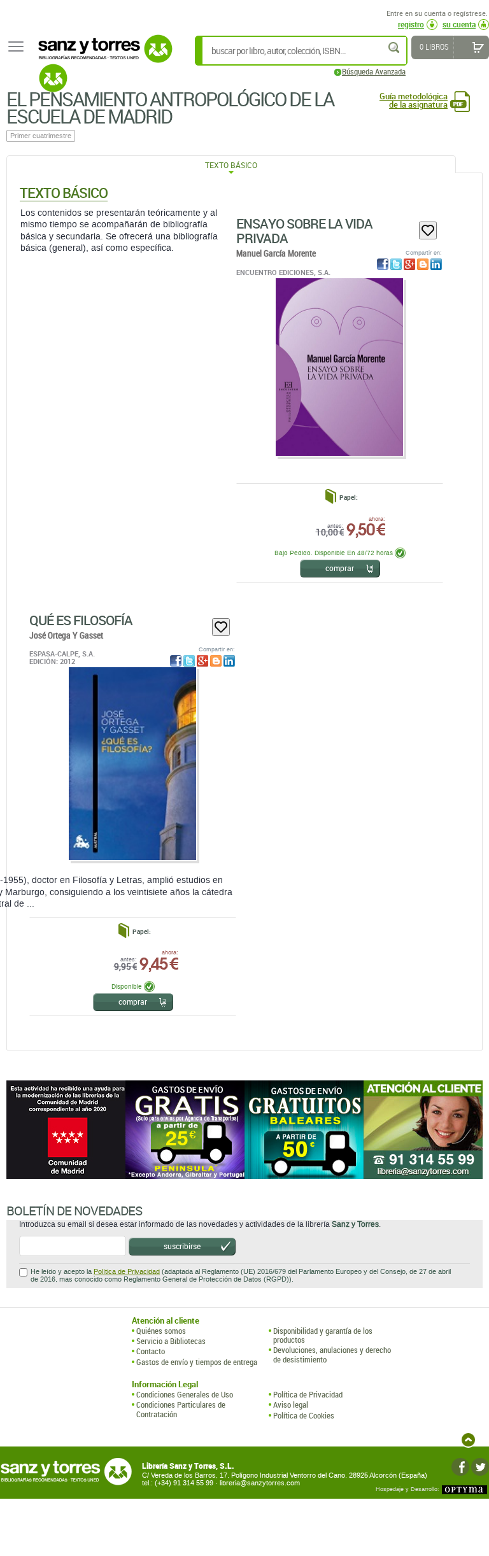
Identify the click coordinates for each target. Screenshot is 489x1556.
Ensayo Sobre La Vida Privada (304, 231)
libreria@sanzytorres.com (260, 1483)
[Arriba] (468, 1440)
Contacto (150, 1351)
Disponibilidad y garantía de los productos (322, 1335)
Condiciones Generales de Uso (184, 1394)
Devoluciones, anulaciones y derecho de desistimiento (332, 1354)
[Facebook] (460, 1467)
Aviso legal (290, 1404)
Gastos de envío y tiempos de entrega (196, 1361)
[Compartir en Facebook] (382, 264)
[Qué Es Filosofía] (132, 764)
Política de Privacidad (127, 1272)
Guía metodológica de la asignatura (413, 100)
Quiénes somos (161, 1330)
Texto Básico (231, 165)
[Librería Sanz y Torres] (102, 56)
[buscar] (394, 47)
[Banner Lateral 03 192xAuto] (423, 1129)
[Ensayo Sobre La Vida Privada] (339, 367)
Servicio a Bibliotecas (171, 1340)
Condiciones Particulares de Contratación (180, 1409)
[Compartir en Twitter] (396, 264)
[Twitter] (480, 1467)
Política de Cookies (303, 1415)
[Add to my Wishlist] (428, 230)
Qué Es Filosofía (80, 620)
